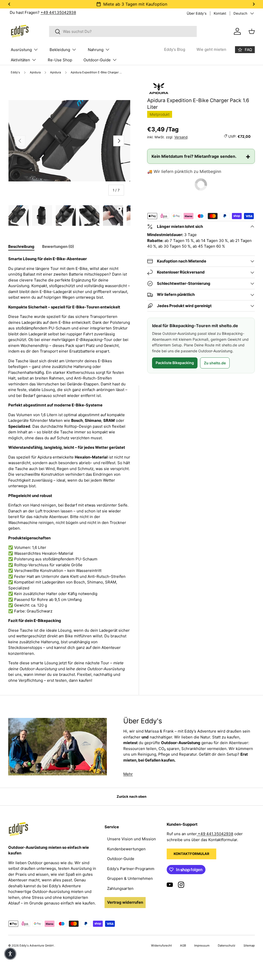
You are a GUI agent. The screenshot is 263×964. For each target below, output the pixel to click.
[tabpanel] (69, 469)
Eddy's (15, 72)
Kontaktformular (191, 854)
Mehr (128, 774)
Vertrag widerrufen (125, 902)
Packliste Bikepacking (175, 363)
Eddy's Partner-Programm (130, 868)
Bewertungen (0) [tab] (58, 246)
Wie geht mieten (211, 49)
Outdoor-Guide (120, 858)
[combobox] (123, 31)
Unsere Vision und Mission (131, 838)
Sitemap (249, 945)
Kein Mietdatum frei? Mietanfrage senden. (194, 156)
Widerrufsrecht (161, 945)
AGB (183, 945)
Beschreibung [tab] (21, 246)
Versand (180, 137)
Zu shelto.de (215, 363)
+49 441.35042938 (58, 12)
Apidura (35, 72)
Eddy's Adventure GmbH (37, 945)
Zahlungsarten (120, 888)
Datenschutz (226, 945)
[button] (10, 954)
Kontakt (220, 13)
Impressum (202, 945)
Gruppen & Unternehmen (130, 878)
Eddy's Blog (174, 49)
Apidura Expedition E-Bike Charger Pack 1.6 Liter (98, 72)
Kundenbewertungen (126, 848)
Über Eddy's (196, 13)
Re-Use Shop (60, 59)
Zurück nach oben (131, 796)
